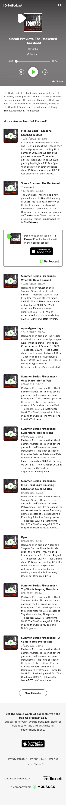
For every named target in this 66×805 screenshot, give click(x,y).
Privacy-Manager (17, 759)
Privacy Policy (38, 759)
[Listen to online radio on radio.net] (52, 778)
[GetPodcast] (13, 5)
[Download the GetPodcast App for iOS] (41, 251)
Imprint (53, 759)
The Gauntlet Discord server (19, 107)
